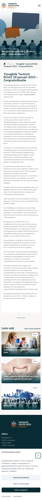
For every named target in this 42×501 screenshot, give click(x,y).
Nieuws (11, 64)
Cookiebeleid (17, 496)
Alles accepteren (21, 490)
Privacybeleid (6, 496)
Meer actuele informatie (32, 328)
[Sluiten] (38, 455)
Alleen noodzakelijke (21, 484)
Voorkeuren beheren (21, 477)
